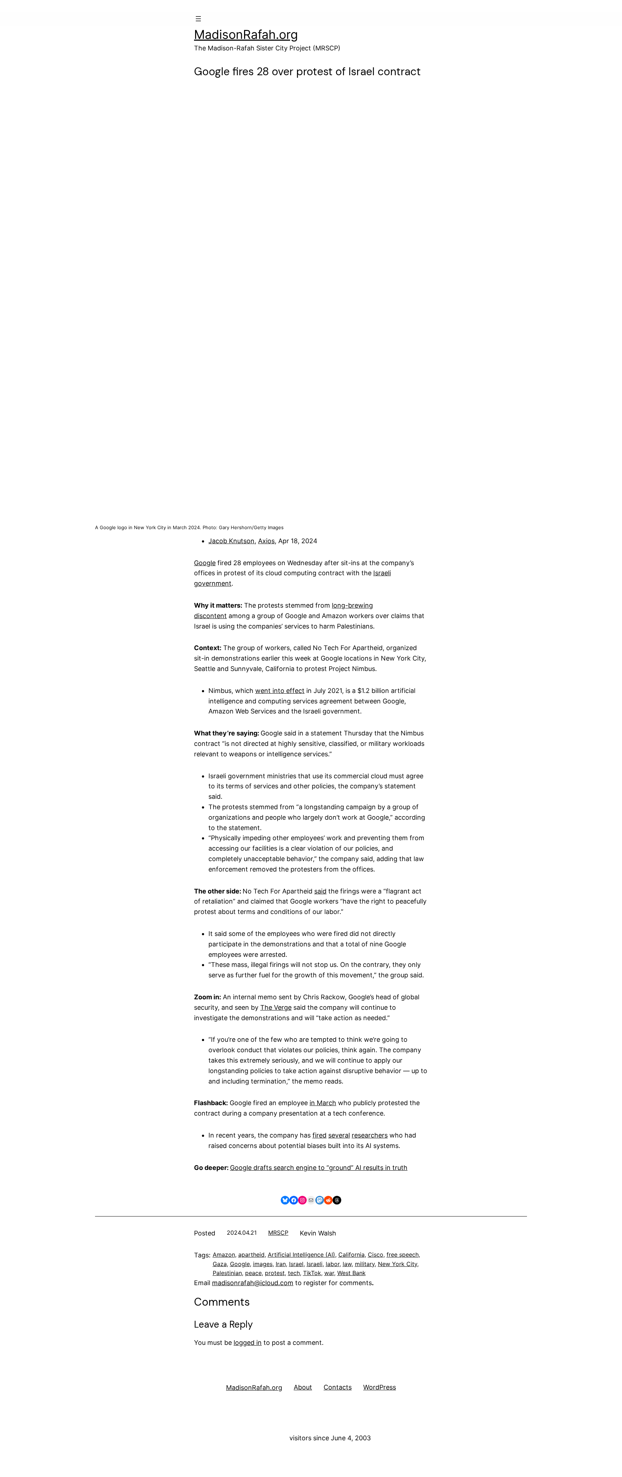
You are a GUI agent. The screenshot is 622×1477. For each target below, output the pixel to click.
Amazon (224, 1254)
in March (323, 1103)
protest (275, 1272)
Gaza (220, 1263)
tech (294, 1272)
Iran (281, 1263)
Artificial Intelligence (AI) (301, 1254)
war (329, 1272)
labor (332, 1263)
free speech (403, 1254)
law (347, 1263)
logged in (248, 1342)
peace (253, 1272)
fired (319, 1135)
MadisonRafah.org (246, 34)
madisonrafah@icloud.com (252, 1283)
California (351, 1254)
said (320, 891)
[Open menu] (198, 18)
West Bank (351, 1272)
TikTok (312, 1272)
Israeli (315, 1263)
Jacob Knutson (231, 541)
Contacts (338, 1387)
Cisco (375, 1254)
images (262, 1263)
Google (205, 563)
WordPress (379, 1387)
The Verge (276, 1007)
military (365, 1263)
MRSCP (278, 1232)
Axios (266, 541)
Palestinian (227, 1272)
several (339, 1135)
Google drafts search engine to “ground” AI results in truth (318, 1167)
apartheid (251, 1254)
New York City (397, 1263)
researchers (370, 1135)
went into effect (280, 690)
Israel (296, 1263)
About (303, 1387)
